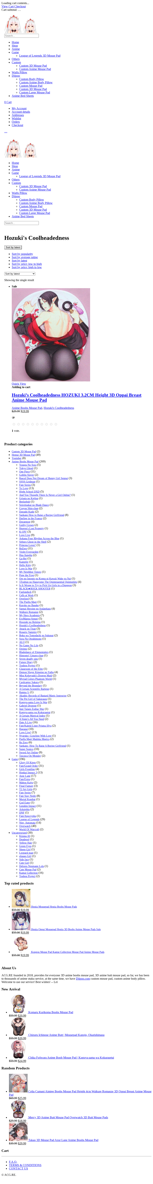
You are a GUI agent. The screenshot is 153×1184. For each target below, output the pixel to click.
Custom (16, 62)
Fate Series (25, 485)
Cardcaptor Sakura (29, 682)
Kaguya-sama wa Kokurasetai (34, 712)
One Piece (24, 471)
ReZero (23, 548)
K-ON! (23, 531)
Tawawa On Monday (30, 755)
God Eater (24, 802)
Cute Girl (24, 862)
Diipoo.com (83, 978)
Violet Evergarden (28, 551)
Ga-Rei (23, 558)
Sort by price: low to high (27, 263)
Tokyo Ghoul (26, 468)
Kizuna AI (24, 836)
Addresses (18, 115)
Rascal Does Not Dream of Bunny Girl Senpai (43, 478)
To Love (23, 488)
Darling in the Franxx (30, 518)
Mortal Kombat (27, 799)
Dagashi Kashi (26, 511)
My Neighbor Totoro (30, 572)
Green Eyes (25, 846)
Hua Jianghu (25, 555)
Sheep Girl (25, 849)
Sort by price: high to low (27, 267)
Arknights (24, 809)
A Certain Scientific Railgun (34, 689)
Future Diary (26, 662)
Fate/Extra (24, 779)
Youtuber (16, 458)
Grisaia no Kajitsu (28, 498)
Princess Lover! (27, 545)
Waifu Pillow (19, 72)
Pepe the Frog (26, 575)
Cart (8, 102)
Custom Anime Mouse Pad (35, 69)
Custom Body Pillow (31, 79)
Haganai (23, 729)
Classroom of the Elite (31, 669)
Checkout (20, 6)
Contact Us (18, 1168)
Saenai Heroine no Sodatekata (35, 608)
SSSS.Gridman (27, 481)
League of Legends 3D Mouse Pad (39, 55)
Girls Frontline (27, 769)
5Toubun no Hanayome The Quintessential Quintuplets (48, 582)
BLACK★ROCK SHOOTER (34, 588)
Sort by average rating (25, 257)
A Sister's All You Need (31, 719)
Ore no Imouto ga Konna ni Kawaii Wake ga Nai (45, 578)
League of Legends (29, 819)
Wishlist (16, 118)
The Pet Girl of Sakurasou (33, 699)
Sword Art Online (28, 752)
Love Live (24, 535)
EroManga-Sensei (28, 618)
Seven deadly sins (28, 658)
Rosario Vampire (28, 632)
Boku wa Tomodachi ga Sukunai (36, 635)
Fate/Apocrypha (27, 816)
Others (16, 59)
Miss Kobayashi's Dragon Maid (35, 675)
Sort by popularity (22, 253)
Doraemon (24, 521)
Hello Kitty (25, 565)
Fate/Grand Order (28, 766)
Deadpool (24, 839)
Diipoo (16, 75)
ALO (22, 642)
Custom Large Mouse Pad (34, 92)
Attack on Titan (27, 628)
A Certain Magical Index (32, 715)
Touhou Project (27, 665)
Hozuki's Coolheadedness (59, 407)
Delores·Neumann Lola (31, 866)
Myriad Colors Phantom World (35, 679)
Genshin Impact (27, 806)
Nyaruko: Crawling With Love (35, 735)
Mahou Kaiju (26, 782)
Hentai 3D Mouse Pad (23, 454)
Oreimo (23, 648)
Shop (15, 45)
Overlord (24, 598)
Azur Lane (24, 776)
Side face (24, 859)
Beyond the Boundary (30, 685)
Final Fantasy (26, 786)
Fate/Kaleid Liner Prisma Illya (35, 725)
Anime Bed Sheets (23, 95)
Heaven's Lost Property (31, 528)
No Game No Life (28, 645)
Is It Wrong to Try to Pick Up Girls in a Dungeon (45, 585)
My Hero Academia (29, 615)
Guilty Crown (26, 525)
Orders (16, 121)
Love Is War (25, 568)
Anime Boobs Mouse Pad (27, 407)
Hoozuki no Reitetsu (30, 622)
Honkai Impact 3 (28, 772)
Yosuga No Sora (27, 465)
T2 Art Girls (25, 789)
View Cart (7, 6)
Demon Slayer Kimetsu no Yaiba (36, 672)
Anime (16, 49)
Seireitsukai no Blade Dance (34, 505)
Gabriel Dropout (28, 705)
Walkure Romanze (28, 612)
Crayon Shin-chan (28, 508)
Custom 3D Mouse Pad (33, 65)
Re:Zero (23, 742)
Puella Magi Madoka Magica (34, 739)
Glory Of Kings (27, 762)
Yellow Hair (25, 842)
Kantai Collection (28, 873)
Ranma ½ (24, 692)
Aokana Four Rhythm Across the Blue (39, 538)
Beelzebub (24, 501)
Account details (21, 111)
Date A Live (25, 722)
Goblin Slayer (26, 475)
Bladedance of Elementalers (34, 652)
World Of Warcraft (29, 829)
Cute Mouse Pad (27, 869)
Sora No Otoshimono (30, 638)
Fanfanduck (25, 592)
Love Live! (25, 732)
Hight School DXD (29, 491)
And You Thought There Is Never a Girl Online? (45, 495)
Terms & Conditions (25, 1165)
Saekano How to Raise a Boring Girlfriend (41, 515)
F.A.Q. (13, 1161)
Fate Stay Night (27, 796)
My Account (19, 108)
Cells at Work (26, 595)
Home (15, 42)
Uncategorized (19, 832)
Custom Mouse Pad (30, 85)
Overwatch (25, 826)
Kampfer (24, 562)
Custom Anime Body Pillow (36, 82)
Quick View (19, 383)
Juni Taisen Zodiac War (31, 709)
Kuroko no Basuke (29, 605)
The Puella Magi (28, 602)
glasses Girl (25, 856)
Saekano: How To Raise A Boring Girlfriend (42, 745)
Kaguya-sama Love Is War (33, 702)
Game (15, 52)
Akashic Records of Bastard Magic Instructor (43, 695)
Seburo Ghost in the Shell (32, 541)
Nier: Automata (27, 822)
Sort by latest (19, 260)
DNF (21, 812)
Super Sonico (26, 749)
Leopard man (26, 852)
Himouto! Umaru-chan (31, 655)
